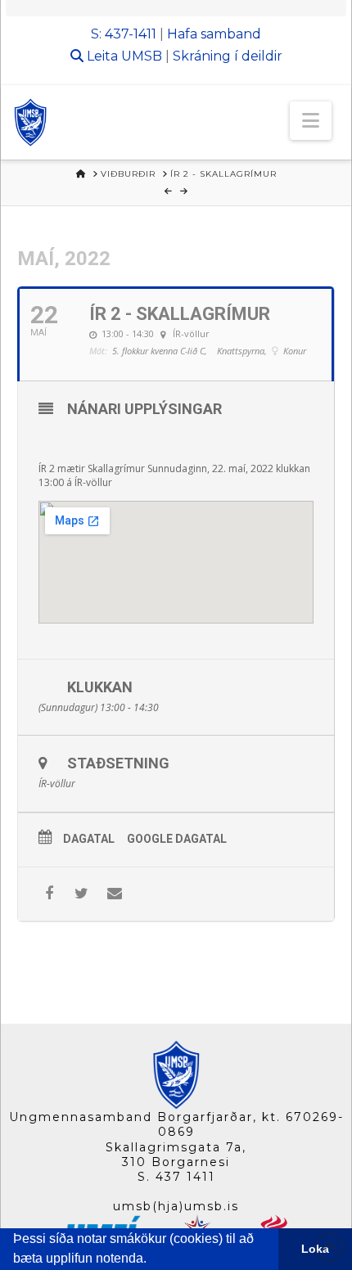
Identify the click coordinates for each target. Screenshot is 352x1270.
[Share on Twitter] (81, 894)
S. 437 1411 (176, 1176)
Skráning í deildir (227, 56)
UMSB (141, 56)
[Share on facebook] (48, 894)
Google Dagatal (177, 838)
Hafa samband (214, 34)
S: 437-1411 (123, 34)
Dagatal (89, 838)
